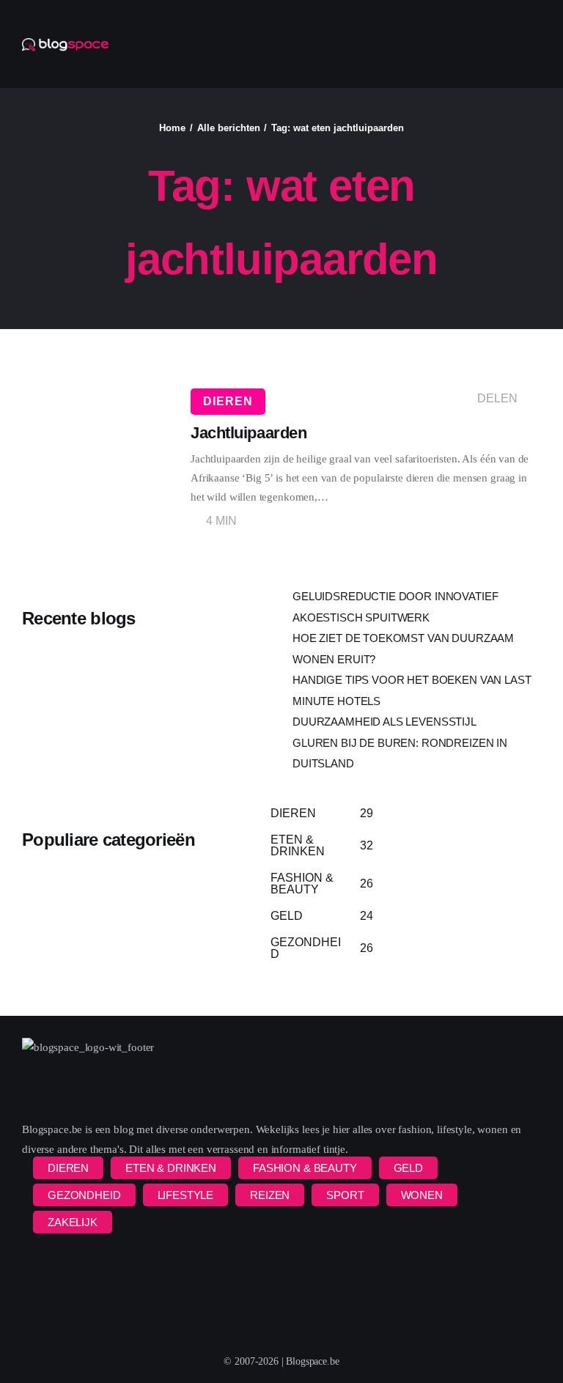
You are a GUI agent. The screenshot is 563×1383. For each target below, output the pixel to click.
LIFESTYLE (186, 1195)
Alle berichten (228, 127)
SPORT (345, 1195)
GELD (408, 1168)
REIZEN (270, 1195)
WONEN (422, 1195)
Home (172, 127)
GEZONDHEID (84, 1195)
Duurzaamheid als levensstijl (384, 721)
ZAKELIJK (72, 1222)
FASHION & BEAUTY (305, 1168)
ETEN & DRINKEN (170, 1168)
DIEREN (228, 401)
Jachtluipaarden (248, 433)
